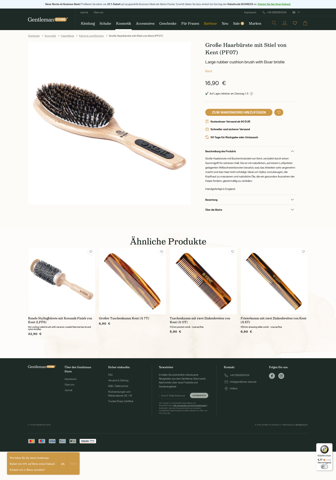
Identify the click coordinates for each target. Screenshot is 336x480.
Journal (84, 12)
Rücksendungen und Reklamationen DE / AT (120, 393)
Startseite (34, 35)
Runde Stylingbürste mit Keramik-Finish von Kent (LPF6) (60, 320)
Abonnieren (199, 395)
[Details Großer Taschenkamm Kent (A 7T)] (132, 280)
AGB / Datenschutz (118, 386)
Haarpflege (67, 35)
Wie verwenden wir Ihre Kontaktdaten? (190, 405)
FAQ (110, 374)
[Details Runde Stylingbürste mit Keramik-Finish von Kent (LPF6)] (61, 280)
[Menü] (330, 445)
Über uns (98, 12)
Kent (208, 71)
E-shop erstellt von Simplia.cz (268, 424)
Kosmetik (50, 35)
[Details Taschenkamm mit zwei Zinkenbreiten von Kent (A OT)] (203, 280)
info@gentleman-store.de (243, 381)
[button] (278, 112)
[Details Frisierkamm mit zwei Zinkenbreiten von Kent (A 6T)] (274, 280)
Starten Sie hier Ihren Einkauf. (274, 4)
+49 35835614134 (276, 12)
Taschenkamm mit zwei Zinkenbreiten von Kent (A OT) (200, 320)
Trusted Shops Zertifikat (120, 401)
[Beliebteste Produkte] (295, 23)
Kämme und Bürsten (91, 35)
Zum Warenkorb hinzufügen (239, 112)
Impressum (250, 12)
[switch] (324, 467)
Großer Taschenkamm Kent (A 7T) (124, 318)
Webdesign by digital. (295, 424)
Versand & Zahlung (118, 380)
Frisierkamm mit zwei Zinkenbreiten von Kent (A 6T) (273, 320)
